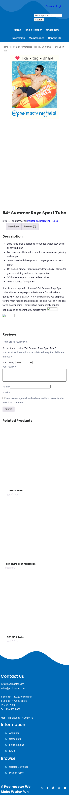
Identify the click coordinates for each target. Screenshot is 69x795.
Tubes (37, 47)
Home (5, 47)
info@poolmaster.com (12, 684)
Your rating (9, 362)
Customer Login (54, 6)
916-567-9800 (8, 705)
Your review (9, 366)
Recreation (15, 47)
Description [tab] (14, 226)
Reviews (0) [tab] (30, 226)
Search (39, 19)
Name (6, 386)
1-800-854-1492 (9, 696)
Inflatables (27, 47)
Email (6, 392)
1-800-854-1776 (9, 701)
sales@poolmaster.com (13, 688)
